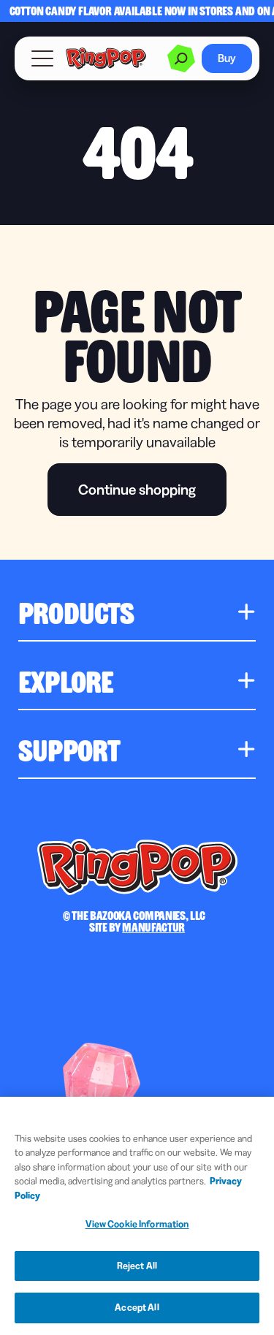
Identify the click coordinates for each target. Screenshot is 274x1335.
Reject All (137, 1265)
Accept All (137, 1307)
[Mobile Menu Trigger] (42, 58)
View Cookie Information (137, 1224)
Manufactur (153, 927)
